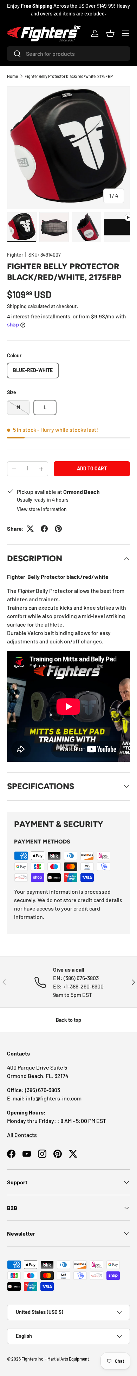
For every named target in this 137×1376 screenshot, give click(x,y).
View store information (42, 509)
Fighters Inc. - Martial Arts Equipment (55, 1358)
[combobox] (68, 53)
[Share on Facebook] (44, 529)
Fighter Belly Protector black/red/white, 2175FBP (69, 76)
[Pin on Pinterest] (58, 529)
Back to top (68, 1020)
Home (12, 76)
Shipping (17, 306)
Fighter (15, 255)
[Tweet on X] (30, 529)
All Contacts (22, 1134)
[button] (110, 33)
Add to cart (92, 468)
